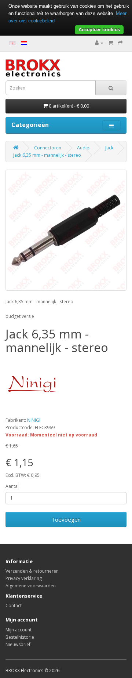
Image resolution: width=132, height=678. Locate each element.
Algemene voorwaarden (31, 586)
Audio (83, 148)
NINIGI (33, 420)
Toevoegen (66, 519)
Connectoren (47, 148)
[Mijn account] (99, 43)
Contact (14, 605)
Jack (109, 148)
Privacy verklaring (24, 578)
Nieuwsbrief (18, 644)
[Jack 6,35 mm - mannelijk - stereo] (66, 230)
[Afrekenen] (120, 43)
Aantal (12, 486)
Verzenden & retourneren (32, 571)
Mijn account (19, 630)
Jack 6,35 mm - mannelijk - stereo (47, 155)
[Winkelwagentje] (110, 43)
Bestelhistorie (20, 637)
